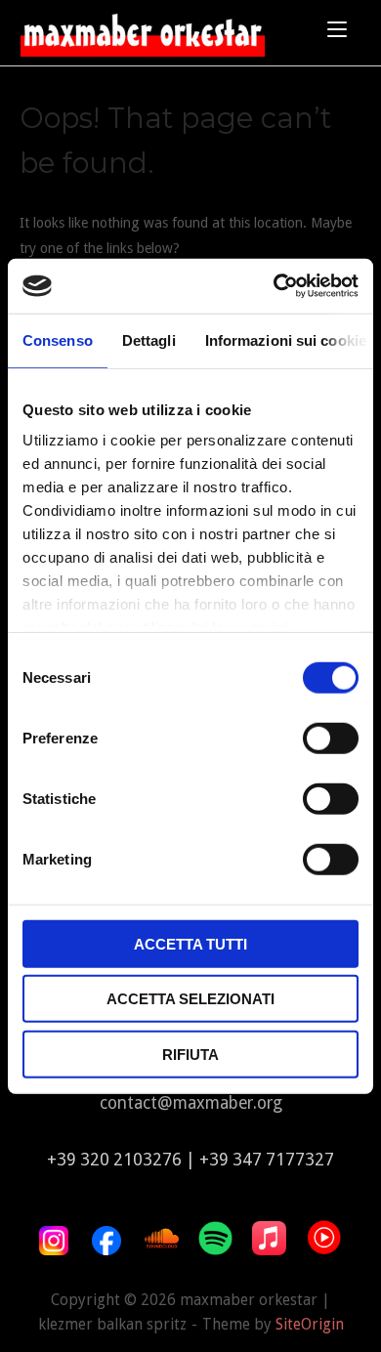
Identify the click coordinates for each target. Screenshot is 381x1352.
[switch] (331, 737)
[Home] (143, 27)
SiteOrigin (309, 1324)
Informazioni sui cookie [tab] (285, 339)
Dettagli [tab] (149, 339)
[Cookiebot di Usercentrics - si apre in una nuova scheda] (274, 286)
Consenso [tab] (57, 339)
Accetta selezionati (190, 999)
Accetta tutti (190, 943)
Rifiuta (190, 1053)
